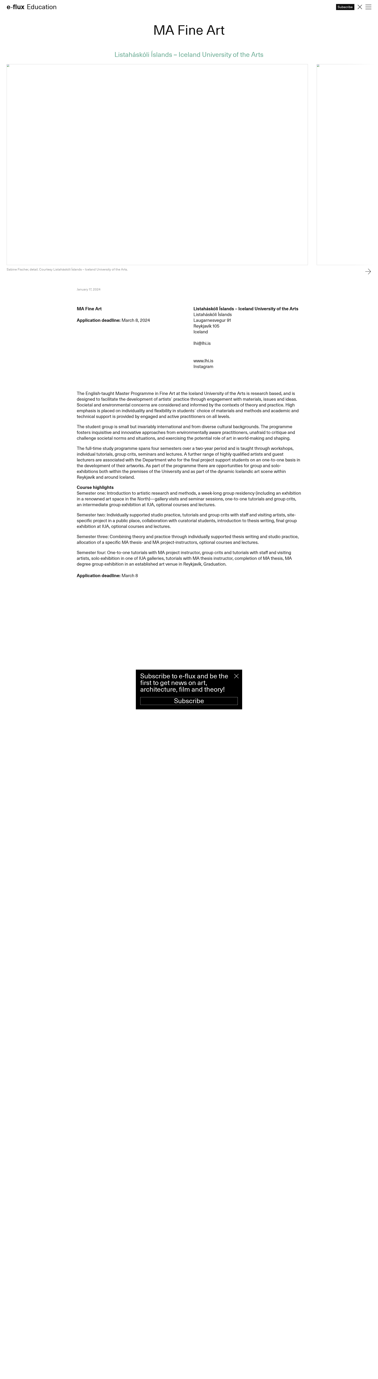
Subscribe (189, 701)
